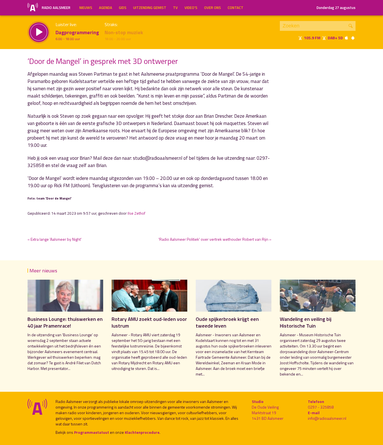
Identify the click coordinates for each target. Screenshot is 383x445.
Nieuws (85, 7)
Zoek (351, 26)
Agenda (105, 7)
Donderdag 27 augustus (336, 7)
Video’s (190, 7)
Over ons (212, 7)
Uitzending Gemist (149, 7)
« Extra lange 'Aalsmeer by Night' (54, 239)
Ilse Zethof (136, 213)
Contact (235, 7)
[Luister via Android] (353, 38)
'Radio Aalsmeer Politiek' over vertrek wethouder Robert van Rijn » (214, 239)
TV (175, 7)
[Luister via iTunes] (346, 38)
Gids (122, 7)
